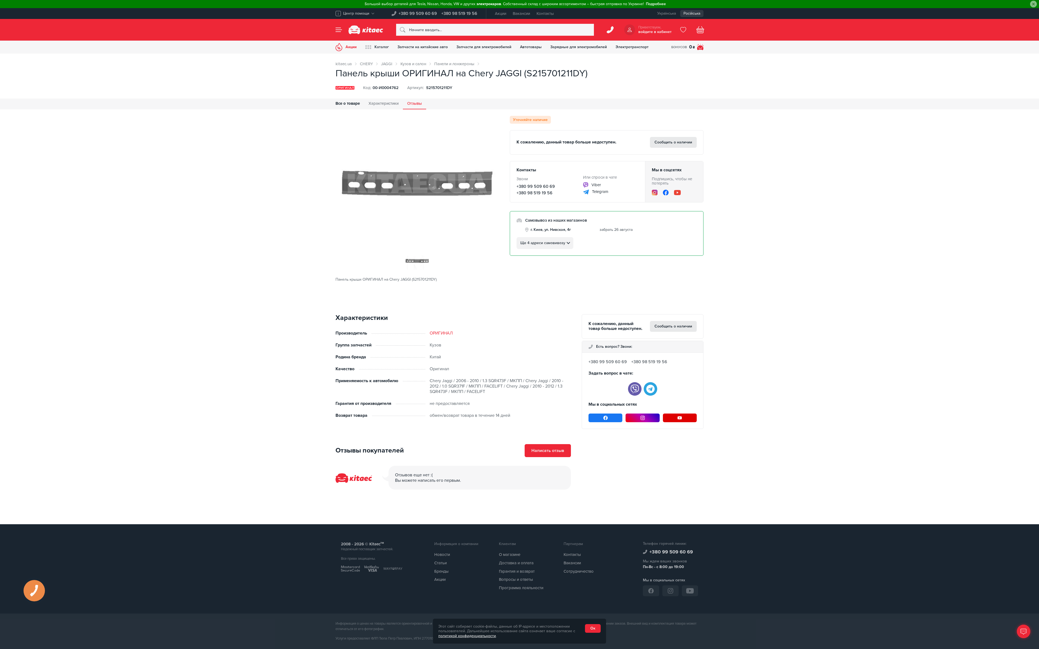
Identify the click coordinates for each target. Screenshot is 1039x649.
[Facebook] (666, 192)
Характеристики (384, 103)
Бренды (441, 571)
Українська (666, 13)
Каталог (381, 47)
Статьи (440, 562)
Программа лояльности (521, 587)
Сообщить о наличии (673, 142)
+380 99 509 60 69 (418, 13)
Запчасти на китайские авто (422, 47)
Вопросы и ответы (516, 579)
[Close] (1033, 4)
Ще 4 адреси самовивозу (542, 243)
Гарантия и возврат (517, 571)
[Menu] (338, 29)
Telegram (599, 191)
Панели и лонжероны (454, 63)
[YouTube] (677, 192)
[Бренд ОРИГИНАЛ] (345, 88)
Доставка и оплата (516, 562)
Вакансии (521, 13)
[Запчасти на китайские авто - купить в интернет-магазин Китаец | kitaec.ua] (365, 29)
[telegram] (650, 389)
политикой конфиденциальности (467, 636)
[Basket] (700, 29)
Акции (500, 13)
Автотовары (531, 47)
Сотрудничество (579, 571)
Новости (442, 554)
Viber (595, 184)
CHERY (366, 63)
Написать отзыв (547, 450)
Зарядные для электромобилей (578, 47)
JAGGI (386, 63)
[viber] (635, 389)
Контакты (545, 13)
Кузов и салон (413, 63)
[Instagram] (654, 192)
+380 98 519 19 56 (459, 13)
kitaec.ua (344, 63)
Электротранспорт (632, 47)
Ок (592, 628)
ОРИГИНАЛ (441, 333)
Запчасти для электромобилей (483, 47)
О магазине (509, 554)
